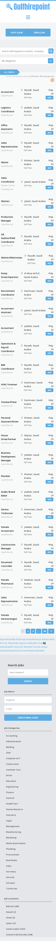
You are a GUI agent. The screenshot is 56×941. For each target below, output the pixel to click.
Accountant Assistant (7, 310)
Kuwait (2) (11, 912)
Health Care (12, 803)
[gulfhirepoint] (28, 6)
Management (12, 826)
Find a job (39, 32)
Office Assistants (6, 127)
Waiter (4, 162)
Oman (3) (10, 917)
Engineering (12, 786)
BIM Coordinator (7, 366)
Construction (12, 764)
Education (11, 781)
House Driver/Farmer (8, 437)
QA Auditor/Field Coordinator (8, 238)
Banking (10, 747)
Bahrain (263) (12, 906)
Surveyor (10, 882)
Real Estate (11, 860)
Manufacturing (13, 831)
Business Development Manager (8, 456)
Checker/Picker (9, 402)
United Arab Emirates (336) (19, 934)
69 (45, 631)
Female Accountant (7, 529)
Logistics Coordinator (7, 109)
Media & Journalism (16, 843)
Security (10, 877)
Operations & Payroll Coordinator (8, 347)
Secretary (11, 871)
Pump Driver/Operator (9, 275)
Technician (11, 888)
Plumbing (11, 848)
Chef (8, 752)
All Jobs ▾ (9, 72)
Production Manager (7, 218)
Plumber (5, 476)
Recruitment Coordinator (8, 292)
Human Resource (14, 809)
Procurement (12, 854)
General (10, 798)
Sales (8, 865)
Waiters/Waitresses (11, 257)
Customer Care (13, 769)
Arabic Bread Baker (8, 493)
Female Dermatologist (9, 617)
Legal (9, 820)
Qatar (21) (11, 923)
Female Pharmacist (7, 581)
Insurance (11, 815)
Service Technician (7, 511)
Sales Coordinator (7, 179)
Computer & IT (13, 758)
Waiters (5, 201)
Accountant (7, 91)
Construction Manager (8, 546)
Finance (10, 792)
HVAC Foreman (9, 384)
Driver (9, 775)
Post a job (17, 32)
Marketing (11, 837)
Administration (13, 741)
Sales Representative (9, 144)
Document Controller (6, 564)
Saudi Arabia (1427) (15, 928)
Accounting (11, 735)
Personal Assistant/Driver (10, 419)
